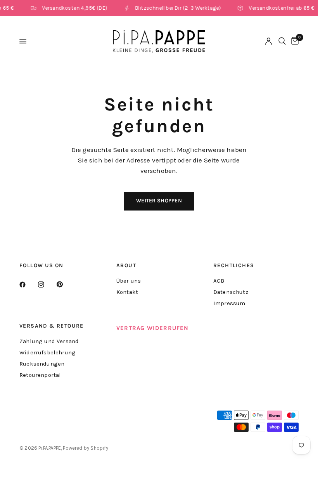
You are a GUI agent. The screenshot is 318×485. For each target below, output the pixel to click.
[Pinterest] (65, 284)
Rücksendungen (41, 363)
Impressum (229, 303)
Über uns (128, 280)
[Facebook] (27, 284)
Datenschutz (230, 291)
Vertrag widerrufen (152, 327)
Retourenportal (40, 374)
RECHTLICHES (233, 265)
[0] (294, 41)
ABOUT (126, 265)
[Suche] (282, 41)
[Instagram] (46, 284)
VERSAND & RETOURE (51, 326)
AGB (219, 280)
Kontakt (127, 291)
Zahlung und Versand (49, 341)
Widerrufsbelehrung (47, 352)
